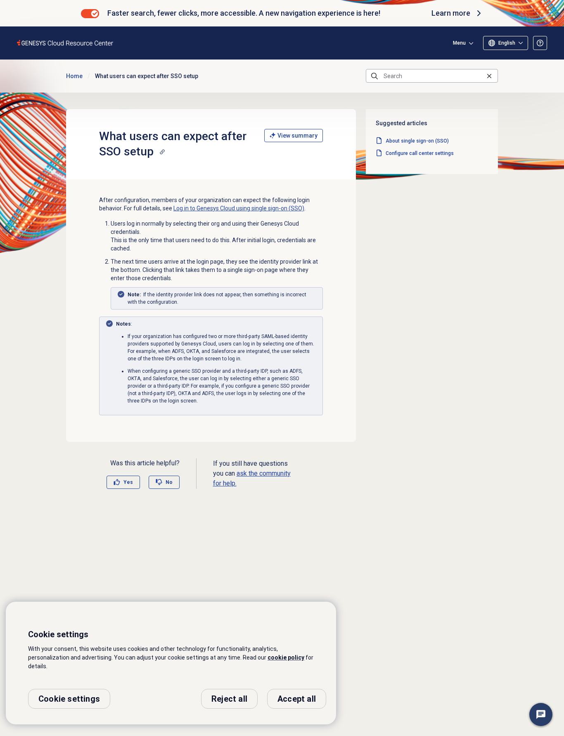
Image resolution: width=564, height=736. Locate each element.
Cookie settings (69, 699)
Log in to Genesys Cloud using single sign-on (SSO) (238, 208)
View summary (297, 135)
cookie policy (286, 657)
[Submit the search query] (374, 76)
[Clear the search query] (489, 75)
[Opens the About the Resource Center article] (540, 43)
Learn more (450, 13)
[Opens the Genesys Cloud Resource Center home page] (65, 43)
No (169, 482)
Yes (128, 482)
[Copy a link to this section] (162, 152)
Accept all (296, 699)
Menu (459, 43)
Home (74, 76)
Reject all (229, 699)
